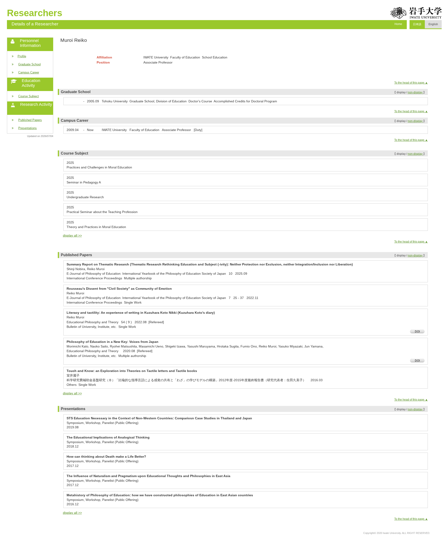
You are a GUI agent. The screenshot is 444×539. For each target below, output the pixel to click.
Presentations (27, 128)
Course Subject (28, 96)
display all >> (72, 235)
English (433, 24)
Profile (22, 56)
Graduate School (29, 64)
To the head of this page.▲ (411, 82)
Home (398, 24)
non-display (415, 92)
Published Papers (30, 120)
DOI (417, 331)
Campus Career (28, 72)
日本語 (417, 24)
